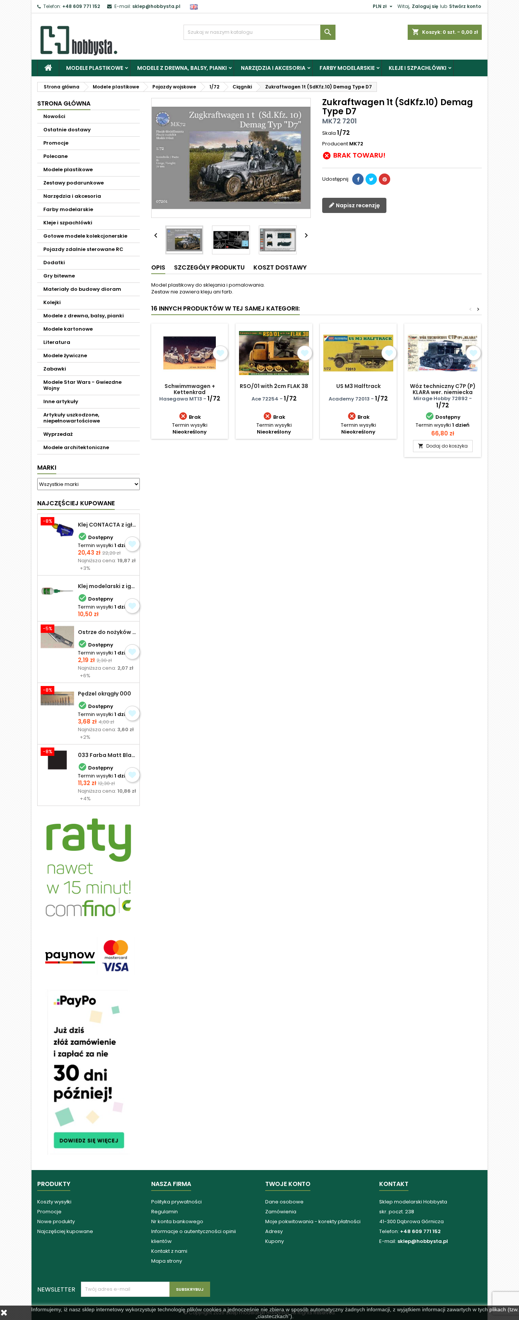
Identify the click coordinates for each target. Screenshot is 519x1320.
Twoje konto (287, 1184)
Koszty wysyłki (54, 1201)
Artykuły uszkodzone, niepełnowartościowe (71, 417)
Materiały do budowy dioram (82, 289)
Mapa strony (166, 1261)
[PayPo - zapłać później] (88, 1071)
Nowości (54, 116)
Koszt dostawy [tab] (280, 267)
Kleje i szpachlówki (417, 68)
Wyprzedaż (58, 434)
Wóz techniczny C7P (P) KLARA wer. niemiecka (443, 389)
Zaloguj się (425, 6)
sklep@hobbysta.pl (156, 6)
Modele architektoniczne (76, 447)
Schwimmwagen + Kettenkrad (190, 389)
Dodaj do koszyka (443, 446)
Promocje (55, 143)
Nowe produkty (56, 1221)
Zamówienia (280, 1211)
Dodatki (54, 262)
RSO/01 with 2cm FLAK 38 (274, 386)
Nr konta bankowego (177, 1221)
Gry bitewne (59, 275)
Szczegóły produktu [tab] (209, 267)
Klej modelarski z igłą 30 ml (107, 586)
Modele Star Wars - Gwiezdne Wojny (82, 385)
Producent (335, 143)
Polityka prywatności (176, 1201)
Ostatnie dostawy (67, 129)
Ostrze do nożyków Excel (107, 632)
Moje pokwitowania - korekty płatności (313, 1221)
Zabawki (54, 368)
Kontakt (393, 1184)
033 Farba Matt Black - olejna (107, 755)
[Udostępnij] (358, 179)
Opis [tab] (158, 267)
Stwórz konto (465, 6)
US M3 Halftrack (358, 386)
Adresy (274, 1231)
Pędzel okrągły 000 (104, 694)
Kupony (274, 1241)
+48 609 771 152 (81, 6)
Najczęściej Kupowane (76, 503)
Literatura (56, 342)
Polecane (55, 156)
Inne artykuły (60, 401)
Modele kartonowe (68, 329)
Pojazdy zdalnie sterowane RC (83, 249)
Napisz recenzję (357, 205)
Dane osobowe (284, 1201)
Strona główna (63, 103)
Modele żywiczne (65, 355)
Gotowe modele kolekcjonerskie (85, 236)
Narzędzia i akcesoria (273, 68)
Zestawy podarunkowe (73, 182)
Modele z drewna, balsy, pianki (182, 68)
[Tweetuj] (371, 179)
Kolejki (52, 302)
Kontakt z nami (169, 1251)
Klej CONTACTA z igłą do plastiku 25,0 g (107, 525)
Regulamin (164, 1211)
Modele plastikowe (94, 68)
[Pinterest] (384, 179)
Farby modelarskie (347, 68)
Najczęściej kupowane (65, 1231)
